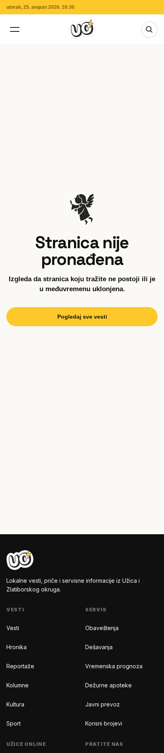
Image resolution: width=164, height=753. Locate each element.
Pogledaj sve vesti (82, 316)
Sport (13, 723)
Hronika (16, 647)
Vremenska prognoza (114, 666)
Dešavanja (99, 647)
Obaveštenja (102, 628)
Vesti (12, 628)
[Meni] (14, 29)
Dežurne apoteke (108, 685)
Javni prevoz (102, 704)
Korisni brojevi (103, 723)
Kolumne (17, 685)
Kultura (15, 704)
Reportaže (20, 666)
